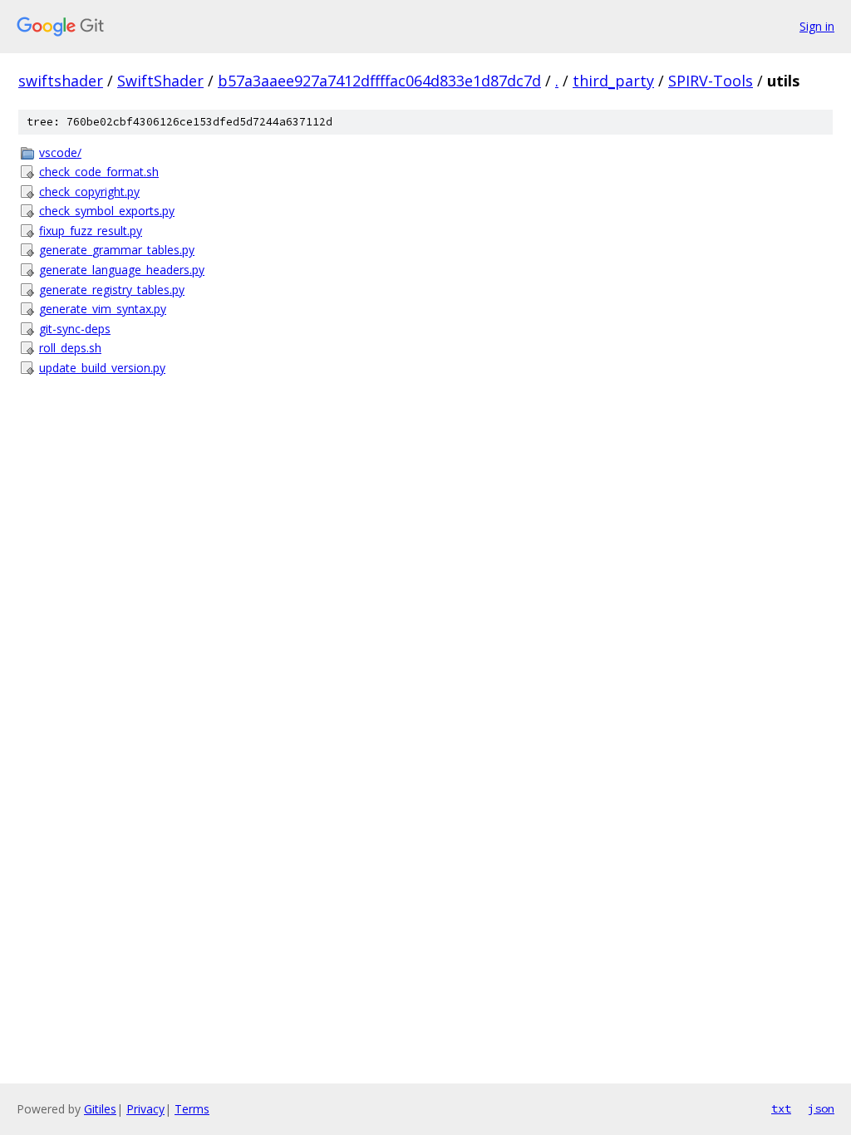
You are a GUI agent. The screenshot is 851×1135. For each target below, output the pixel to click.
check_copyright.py (89, 191)
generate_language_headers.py (121, 270)
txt (781, 1108)
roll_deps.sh (70, 348)
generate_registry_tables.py (111, 289)
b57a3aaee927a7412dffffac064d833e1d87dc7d (379, 81)
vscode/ (60, 152)
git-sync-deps (75, 329)
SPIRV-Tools (710, 81)
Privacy (145, 1109)
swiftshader (60, 81)
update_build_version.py (102, 368)
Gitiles (100, 1109)
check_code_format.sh (99, 171)
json (821, 1108)
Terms (192, 1109)
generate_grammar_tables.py (116, 250)
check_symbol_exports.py (107, 211)
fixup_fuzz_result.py (90, 230)
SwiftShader (160, 81)
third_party (613, 81)
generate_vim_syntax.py (102, 309)
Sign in (816, 26)
